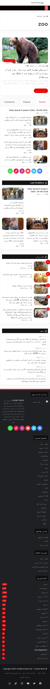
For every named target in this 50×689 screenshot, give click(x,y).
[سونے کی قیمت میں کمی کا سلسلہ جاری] (41, 266)
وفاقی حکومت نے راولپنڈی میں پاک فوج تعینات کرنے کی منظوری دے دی (17, 120)
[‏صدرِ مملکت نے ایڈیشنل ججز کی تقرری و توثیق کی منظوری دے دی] (40, 159)
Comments (9, 102)
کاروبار (44, 472)
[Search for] (47, 4)
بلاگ (44, 523)
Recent (42, 102)
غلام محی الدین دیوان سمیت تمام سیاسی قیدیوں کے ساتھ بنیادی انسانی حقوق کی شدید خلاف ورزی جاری (13, 237)
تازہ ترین (43, 448)
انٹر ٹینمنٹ (42, 476)
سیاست (45, 460)
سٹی (46, 468)
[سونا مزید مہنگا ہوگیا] (41, 289)
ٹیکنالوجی (41, 512)
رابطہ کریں (43, 571)
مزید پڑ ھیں (41, 91)
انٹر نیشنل (43, 452)
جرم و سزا (44, 464)
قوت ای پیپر (43, 496)
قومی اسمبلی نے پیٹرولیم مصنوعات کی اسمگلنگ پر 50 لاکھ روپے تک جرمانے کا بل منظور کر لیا (17, 300)
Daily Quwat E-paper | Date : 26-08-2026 (28, 110)
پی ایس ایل (41, 504)
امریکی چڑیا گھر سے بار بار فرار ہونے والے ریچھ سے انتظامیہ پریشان (26, 73)
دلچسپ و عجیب (42, 484)
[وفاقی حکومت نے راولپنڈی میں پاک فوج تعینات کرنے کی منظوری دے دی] (40, 120)
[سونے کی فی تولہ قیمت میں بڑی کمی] (41, 278)
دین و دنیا (41, 516)
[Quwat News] (37, 3)
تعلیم (43, 508)
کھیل (46, 480)
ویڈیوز (45, 492)
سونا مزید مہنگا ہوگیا (22, 285)
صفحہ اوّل (44, 444)
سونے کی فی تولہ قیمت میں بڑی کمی (17, 274)
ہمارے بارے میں (41, 563)
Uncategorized (40, 650)
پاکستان (44, 456)
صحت (46, 488)
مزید (46, 500)
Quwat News (40, 669)
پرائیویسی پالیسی (40, 567)
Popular (26, 102)
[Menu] (3, 4)
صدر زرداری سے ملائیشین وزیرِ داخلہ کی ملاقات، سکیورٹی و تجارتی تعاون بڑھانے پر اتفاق (18, 132)
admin (44, 66)
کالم (44, 519)
